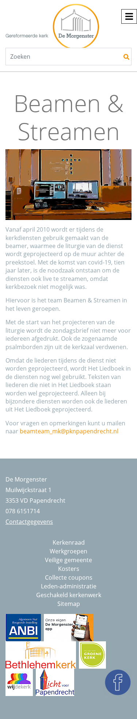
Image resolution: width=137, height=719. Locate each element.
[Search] (126, 57)
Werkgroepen (68, 551)
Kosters (68, 569)
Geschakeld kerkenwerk (68, 595)
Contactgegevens (29, 522)
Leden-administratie (68, 586)
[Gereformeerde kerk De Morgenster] (63, 20)
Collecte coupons (68, 577)
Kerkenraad (69, 542)
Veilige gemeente (68, 560)
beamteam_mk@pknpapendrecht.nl (69, 431)
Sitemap (68, 604)
